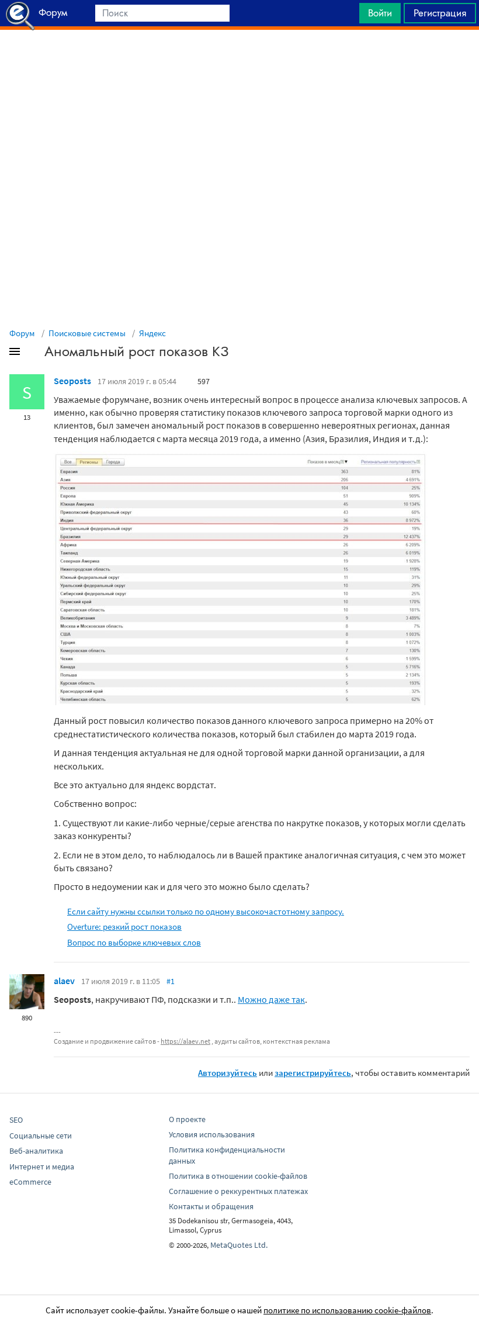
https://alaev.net (185, 1041)
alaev (64, 980)
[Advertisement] (239, 59)
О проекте (187, 1119)
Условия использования (212, 1134)
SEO (16, 1119)
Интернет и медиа (41, 1166)
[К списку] (34, 354)
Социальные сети (40, 1135)
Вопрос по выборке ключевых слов (134, 942)
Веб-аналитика (36, 1150)
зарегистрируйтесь (313, 1072)
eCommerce (30, 1181)
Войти (380, 13)
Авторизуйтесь (227, 1072)
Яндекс (152, 333)
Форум (22, 333)
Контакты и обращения (211, 1206)
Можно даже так (271, 999)
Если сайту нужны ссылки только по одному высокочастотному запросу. (205, 911)
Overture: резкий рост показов (124, 926)
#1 (170, 981)
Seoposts (72, 381)
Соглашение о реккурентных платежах (238, 1191)
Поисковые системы (87, 333)
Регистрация (440, 13)
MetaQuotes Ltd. (239, 1245)
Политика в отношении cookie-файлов (238, 1176)
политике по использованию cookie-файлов (347, 1310)
